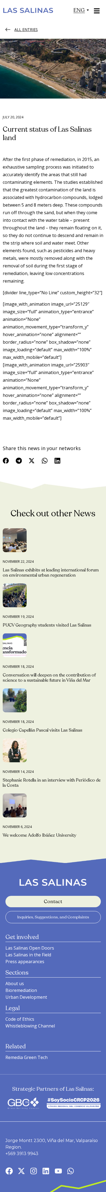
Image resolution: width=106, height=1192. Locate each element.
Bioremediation (21, 990)
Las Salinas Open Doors (29, 948)
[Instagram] (33, 1171)
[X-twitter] (21, 1171)
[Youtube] (58, 1171)
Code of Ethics (19, 1019)
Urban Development (26, 997)
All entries (26, 29)
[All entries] (7, 29)
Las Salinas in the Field (28, 954)
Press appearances (24, 961)
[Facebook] (9, 1171)
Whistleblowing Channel (30, 1026)
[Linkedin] (45, 1171)
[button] (79, 10)
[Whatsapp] (70, 1171)
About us (14, 983)
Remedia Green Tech (26, 1057)
